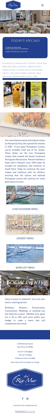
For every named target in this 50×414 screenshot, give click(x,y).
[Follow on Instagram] (27, 399)
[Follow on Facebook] (23, 399)
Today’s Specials (25, 41)
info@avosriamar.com (23, 358)
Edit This (24, 51)
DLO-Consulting (31, 411)
